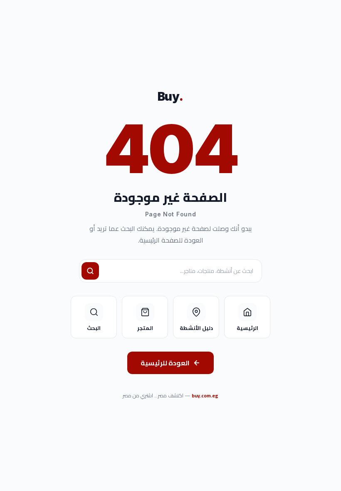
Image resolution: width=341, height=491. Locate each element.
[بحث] (90, 271)
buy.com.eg (205, 395)
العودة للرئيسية (165, 363)
